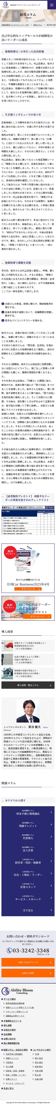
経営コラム (37, 25)
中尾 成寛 (39, 1070)
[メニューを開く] (51, 5)
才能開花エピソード (13, 1020)
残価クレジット (28, 824)
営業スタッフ (28, 886)
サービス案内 (10, 998)
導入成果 (8, 1025)
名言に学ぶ (9, 1088)
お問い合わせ (10, 1038)
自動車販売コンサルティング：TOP (15, 25)
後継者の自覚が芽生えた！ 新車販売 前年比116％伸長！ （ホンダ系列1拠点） (27, 673)
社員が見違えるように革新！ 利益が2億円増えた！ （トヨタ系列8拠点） (27, 659)
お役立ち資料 (28, 973)
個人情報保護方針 (12, 1043)
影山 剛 (38, 1075)
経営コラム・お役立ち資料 (16, 1049)
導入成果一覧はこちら (28, 685)
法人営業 (28, 849)
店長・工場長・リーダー (28, 873)
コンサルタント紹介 (42, 1049)
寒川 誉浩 (39, 1058)
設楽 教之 (39, 1066)
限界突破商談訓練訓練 (15, 1003)
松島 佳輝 (39, 1079)
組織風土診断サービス (15, 1015)
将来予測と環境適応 (28, 812)
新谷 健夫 (39, 1062)
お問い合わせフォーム (28, 962)
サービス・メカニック (28, 898)
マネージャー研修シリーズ (17, 1011)
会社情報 (8, 1034)
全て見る (28, 910)
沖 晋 (37, 1054)
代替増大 (28, 837)
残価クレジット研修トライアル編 (20, 1007)
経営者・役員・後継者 (28, 861)
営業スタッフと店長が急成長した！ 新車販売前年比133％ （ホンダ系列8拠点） (30, 645)
